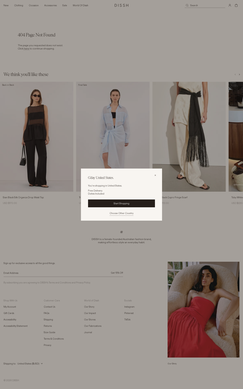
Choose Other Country (121, 213)
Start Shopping (121, 203)
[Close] (155, 175)
